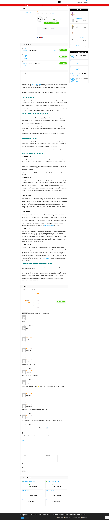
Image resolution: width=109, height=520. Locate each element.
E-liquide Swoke (31, 501)
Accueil (23, 5)
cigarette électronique (36, 84)
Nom (23, 463)
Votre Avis (24, 452)
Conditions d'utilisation (68, 517)
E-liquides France (44, 5)
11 (49, 427)
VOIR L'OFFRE (63, 49)
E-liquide (52, 13)
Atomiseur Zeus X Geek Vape (81, 24)
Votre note (24, 438)
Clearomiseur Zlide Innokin (81, 44)
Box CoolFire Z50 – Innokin (81, 55)
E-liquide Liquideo (31, 492)
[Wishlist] (79, 1)
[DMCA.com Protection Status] (24, 517)
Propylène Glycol (38, 94)
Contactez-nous (84, 517)
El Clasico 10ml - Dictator (80, 37)
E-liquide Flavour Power (56, 501)
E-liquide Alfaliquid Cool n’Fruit (57, 482)
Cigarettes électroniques (32, 5)
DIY (62, 5)
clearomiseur (35, 191)
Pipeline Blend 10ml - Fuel (34, 63)
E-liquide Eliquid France (56, 492)
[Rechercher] (59, 2)
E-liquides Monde (55, 5)
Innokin (77, 58)
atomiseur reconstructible (49, 225)
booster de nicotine (45, 258)
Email (23, 467)
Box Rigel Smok (79, 18)
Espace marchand (77, 517)
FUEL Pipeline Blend (33, 50)
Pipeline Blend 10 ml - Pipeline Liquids (36, 57)
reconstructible (25, 191)
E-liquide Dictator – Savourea (33, 482)
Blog (67, 5)
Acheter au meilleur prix (51, 22)
